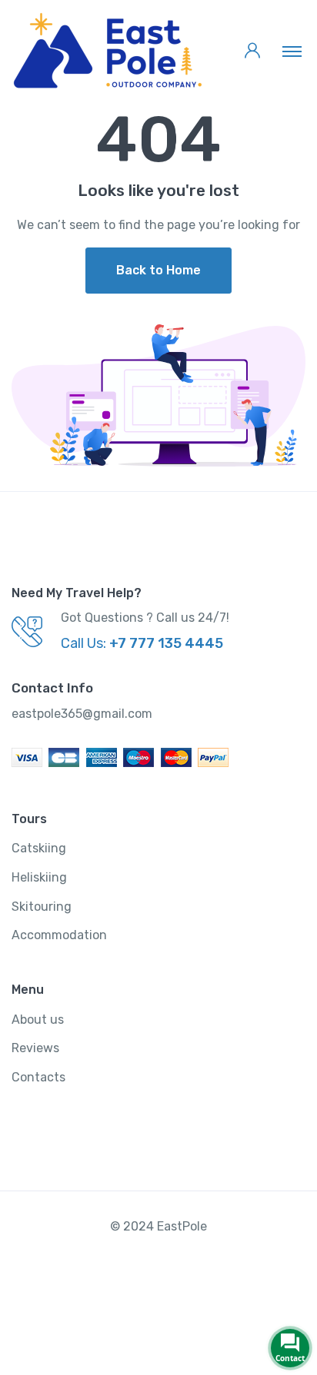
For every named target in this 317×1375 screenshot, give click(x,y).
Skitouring (42, 906)
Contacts (38, 1077)
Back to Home (158, 270)
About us (38, 1019)
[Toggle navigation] (292, 51)
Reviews (35, 1048)
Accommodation (59, 935)
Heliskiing (39, 877)
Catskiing (39, 848)
